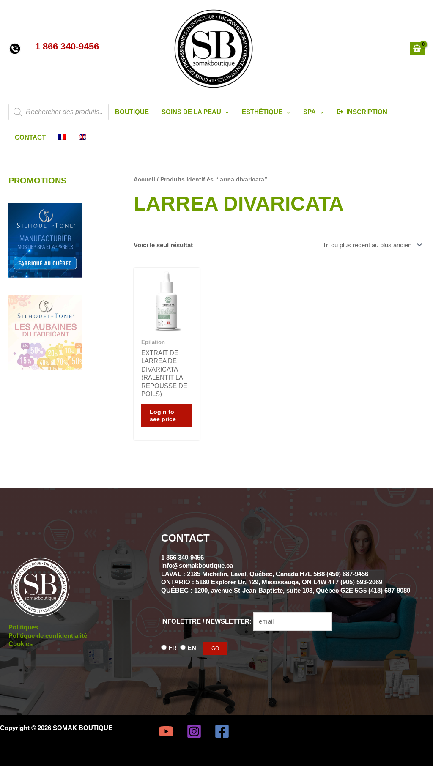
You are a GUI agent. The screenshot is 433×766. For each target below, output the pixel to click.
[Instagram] (194, 731)
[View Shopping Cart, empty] (417, 48)
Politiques (23, 627)
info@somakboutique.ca (197, 565)
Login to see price (163, 416)
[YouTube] (166, 731)
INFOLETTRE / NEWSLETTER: (207, 621)
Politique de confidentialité (47, 635)
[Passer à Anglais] (82, 137)
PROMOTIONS (37, 180)
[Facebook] (222, 731)
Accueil (144, 179)
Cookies (20, 643)
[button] (225, 111)
